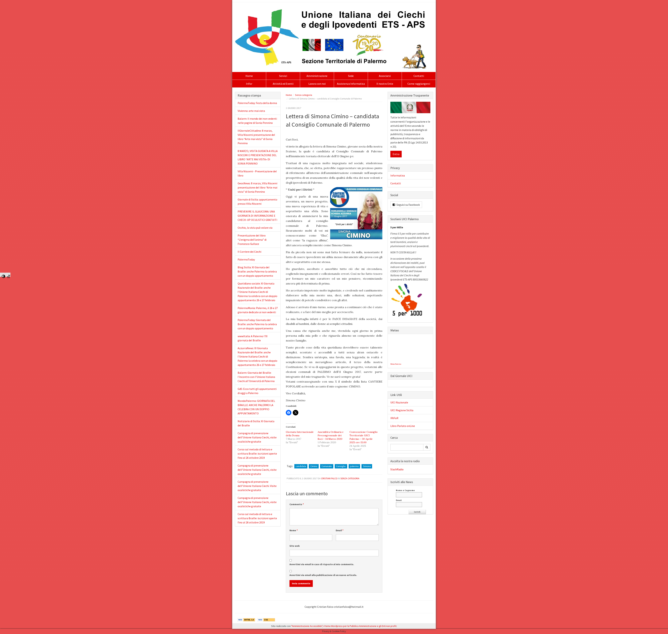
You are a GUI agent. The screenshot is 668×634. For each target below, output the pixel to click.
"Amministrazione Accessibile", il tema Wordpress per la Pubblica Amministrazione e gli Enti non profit (343, 626)
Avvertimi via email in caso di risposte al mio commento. (321, 564)
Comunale (326, 466)
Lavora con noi (317, 83)
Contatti (418, 76)
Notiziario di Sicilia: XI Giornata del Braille (256, 423)
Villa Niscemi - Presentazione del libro (257, 173)
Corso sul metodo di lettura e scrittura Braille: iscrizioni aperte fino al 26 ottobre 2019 (257, 453)
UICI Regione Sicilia (401, 410)
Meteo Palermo (395, 364)
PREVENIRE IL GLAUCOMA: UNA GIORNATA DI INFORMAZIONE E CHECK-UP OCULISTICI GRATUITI (257, 216)
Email (339, 530)
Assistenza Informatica (351, 83)
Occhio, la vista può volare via (255, 227)
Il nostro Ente (384, 83)
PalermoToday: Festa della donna (257, 103)
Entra (396, 154)
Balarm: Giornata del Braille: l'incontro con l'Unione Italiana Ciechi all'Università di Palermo (256, 377)
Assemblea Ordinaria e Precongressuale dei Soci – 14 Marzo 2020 (331, 435)
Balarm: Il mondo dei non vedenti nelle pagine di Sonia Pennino (257, 121)
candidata (301, 466)
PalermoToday (246, 259)
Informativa (397, 175)
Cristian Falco (329, 478)
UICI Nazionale (399, 402)
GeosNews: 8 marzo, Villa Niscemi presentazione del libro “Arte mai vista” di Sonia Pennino (257, 187)
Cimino (313, 466)
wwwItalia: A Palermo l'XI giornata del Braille (253, 338)
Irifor (249, 83)
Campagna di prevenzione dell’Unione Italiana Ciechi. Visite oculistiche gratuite (257, 486)
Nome (293, 530)
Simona (367, 466)
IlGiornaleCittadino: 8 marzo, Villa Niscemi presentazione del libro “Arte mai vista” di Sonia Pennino (256, 137)
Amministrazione (317, 76)
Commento (296, 504)
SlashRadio (397, 469)
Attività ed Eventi (283, 83)
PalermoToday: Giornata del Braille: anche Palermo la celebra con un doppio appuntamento (257, 324)
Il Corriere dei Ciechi (249, 251)
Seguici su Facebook (408, 204)
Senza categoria (303, 95)
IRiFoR (394, 418)
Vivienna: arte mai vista (251, 111)
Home (249, 76)
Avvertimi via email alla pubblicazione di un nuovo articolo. (323, 575)
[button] (356, 213)
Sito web (294, 545)
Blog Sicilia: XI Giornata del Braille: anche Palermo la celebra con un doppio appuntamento (257, 271)
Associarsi (385, 76)
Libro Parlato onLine (402, 426)
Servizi (283, 76)
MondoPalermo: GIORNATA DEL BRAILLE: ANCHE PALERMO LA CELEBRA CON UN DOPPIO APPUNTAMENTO (256, 407)
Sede (351, 76)
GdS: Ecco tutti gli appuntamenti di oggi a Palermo (257, 391)
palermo (354, 466)
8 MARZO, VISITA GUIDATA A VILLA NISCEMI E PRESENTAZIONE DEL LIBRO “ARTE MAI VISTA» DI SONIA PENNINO (258, 157)
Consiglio (341, 466)
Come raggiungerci (418, 83)
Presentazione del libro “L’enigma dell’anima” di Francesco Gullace (252, 240)
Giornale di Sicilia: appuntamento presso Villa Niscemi (257, 201)
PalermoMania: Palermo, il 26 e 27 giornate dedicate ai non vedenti (258, 310)
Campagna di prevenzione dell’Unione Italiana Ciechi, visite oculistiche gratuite (257, 437)
